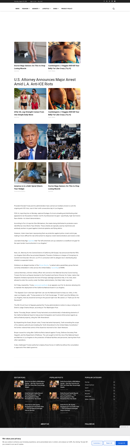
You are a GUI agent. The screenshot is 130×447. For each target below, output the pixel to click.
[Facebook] (104, 1)
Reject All (109, 443)
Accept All (121, 443)
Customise (96, 443)
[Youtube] (115, 1)
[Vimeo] (112, 1)
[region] (65, 441)
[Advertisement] (65, 25)
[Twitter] (109, 1)
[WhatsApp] (40, 200)
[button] (113, 8)
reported (31, 241)
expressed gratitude (41, 285)
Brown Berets (44, 265)
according (55, 268)
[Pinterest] (36, 200)
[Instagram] (107, 1)
